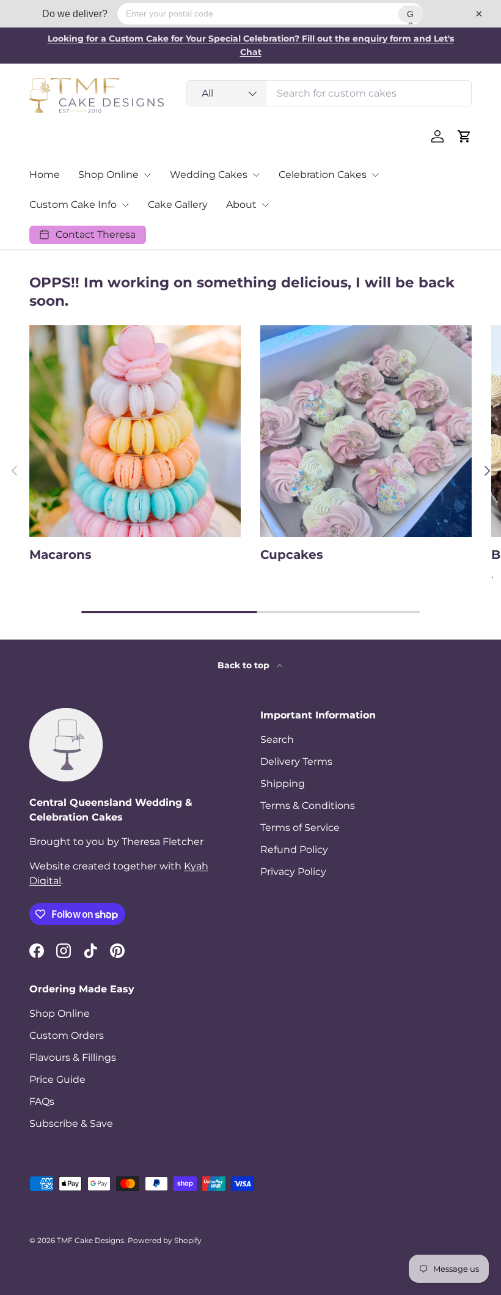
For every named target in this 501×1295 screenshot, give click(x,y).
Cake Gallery (178, 204)
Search (277, 739)
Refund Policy (294, 849)
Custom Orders (66, 1035)
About (241, 204)
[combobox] (329, 93)
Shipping (282, 783)
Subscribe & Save (71, 1123)
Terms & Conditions (307, 805)
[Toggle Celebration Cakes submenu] (375, 175)
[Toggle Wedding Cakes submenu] (256, 175)
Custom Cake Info (73, 204)
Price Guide (57, 1079)
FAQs (41, 1101)
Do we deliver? (75, 14)
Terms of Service (300, 827)
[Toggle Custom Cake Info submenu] (125, 204)
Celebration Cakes (323, 174)
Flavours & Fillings (72, 1057)
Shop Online (108, 174)
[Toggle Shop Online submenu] (147, 175)
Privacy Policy (293, 871)
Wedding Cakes (208, 174)
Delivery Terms (296, 761)
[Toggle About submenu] (265, 204)
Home (44, 174)
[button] (464, 136)
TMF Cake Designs (90, 1240)
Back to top (245, 665)
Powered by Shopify (165, 1240)
